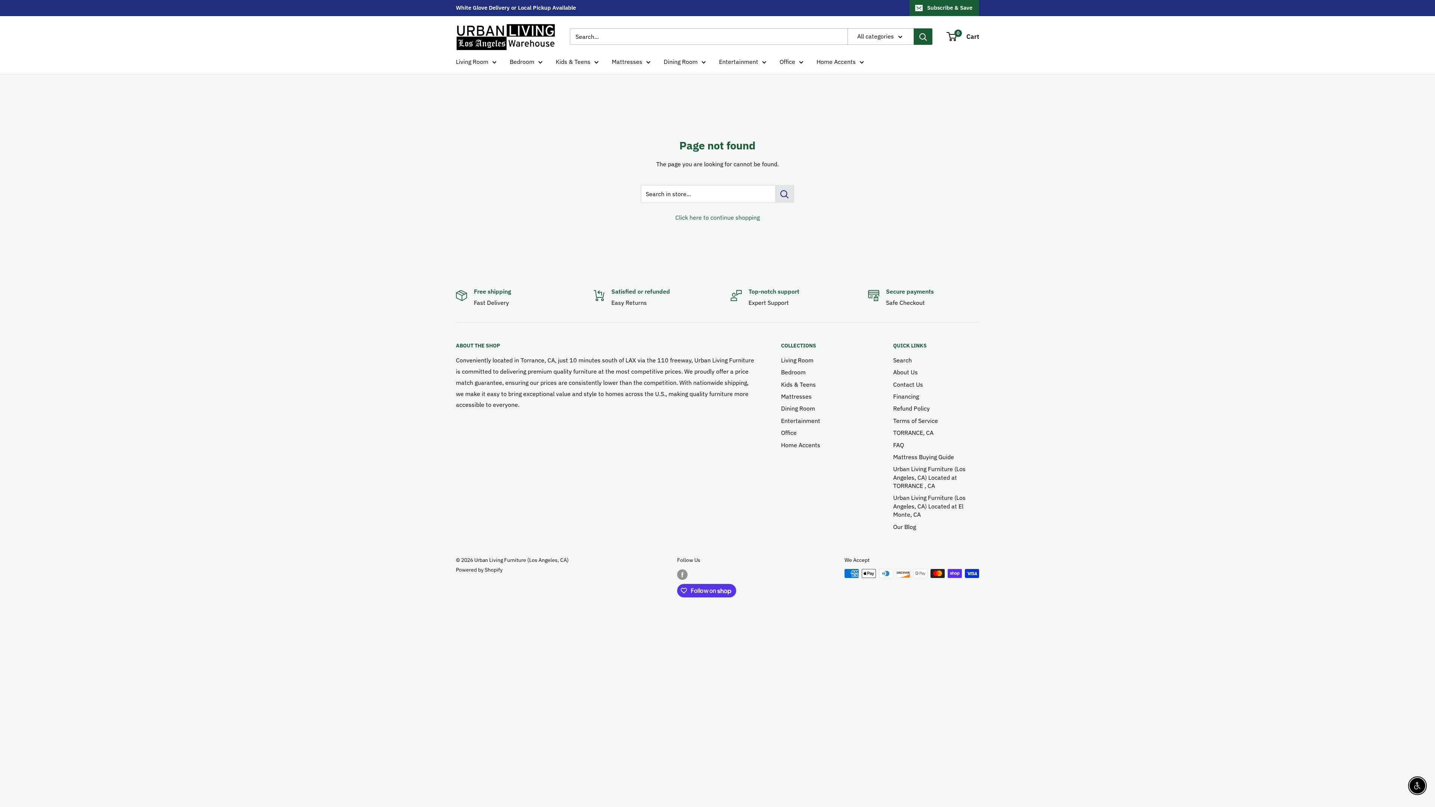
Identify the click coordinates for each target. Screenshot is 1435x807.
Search (902, 360)
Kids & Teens (573, 61)
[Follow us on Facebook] (682, 574)
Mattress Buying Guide (923, 457)
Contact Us (908, 384)
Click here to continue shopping (717, 217)
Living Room (472, 61)
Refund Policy (911, 408)
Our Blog (904, 527)
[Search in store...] (784, 194)
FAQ (898, 445)
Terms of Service (915, 420)
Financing (906, 396)
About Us (905, 372)
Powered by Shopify (479, 569)
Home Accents (836, 61)
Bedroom (522, 61)
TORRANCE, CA (913, 432)
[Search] (923, 36)
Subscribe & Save (949, 7)
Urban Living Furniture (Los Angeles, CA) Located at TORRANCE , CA (929, 477)
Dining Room (681, 61)
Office (787, 61)
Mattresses (627, 61)
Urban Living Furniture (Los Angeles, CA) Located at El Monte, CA (929, 506)
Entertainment (738, 61)
